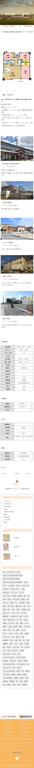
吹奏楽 (20, 616)
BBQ (17, 623)
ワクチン (5, 633)
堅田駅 (5, 522)
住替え (11, 643)
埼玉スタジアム (13, 660)
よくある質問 (11, 585)
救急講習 (27, 671)
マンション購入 (27, 626)
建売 (4, 647)
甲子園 (10, 626)
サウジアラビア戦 (6, 654)
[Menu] (31, 3)
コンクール (26, 616)
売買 (25, 595)
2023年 (27, 677)
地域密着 (26, 633)
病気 (17, 681)
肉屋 (28, 640)
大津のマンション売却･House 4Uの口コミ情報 (12, 575)
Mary (19, 654)
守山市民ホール (13, 616)
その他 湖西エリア (8, 506)
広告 (27, 599)
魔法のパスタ (19, 606)
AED (22, 671)
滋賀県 (20, 626)
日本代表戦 (5, 660)
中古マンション (6, 612)
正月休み (21, 677)
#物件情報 (8, 488)
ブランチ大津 (11, 623)
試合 (18, 612)
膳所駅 (17, 630)
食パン (11, 640)
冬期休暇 (16, 677)
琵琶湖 (11, 602)
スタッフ (5, 585)
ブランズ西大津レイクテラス (9, 664)
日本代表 (22, 650)
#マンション (16, 488)
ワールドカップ (15, 650)
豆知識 (9, 599)
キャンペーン (5, 602)
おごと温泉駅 (7, 519)
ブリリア (16, 643)
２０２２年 (27, 647)
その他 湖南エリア (8, 503)
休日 (25, 606)
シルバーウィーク (6, 636)
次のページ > (29, 473)
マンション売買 (16, 599)
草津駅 (4, 606)
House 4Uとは (6, 592)
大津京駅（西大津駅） (9, 511)
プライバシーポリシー (15, 589)
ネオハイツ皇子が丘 (21, 664)
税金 (21, 681)
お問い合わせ (5, 589)
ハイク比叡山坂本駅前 (7, 677)
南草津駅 (24, 609)
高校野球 (5, 626)
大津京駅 (23, 599)
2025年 (18, 684)
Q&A (20, 640)
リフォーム (23, 630)
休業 (29, 609)
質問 (24, 640)
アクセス (18, 585)
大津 (4, 571)
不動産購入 (24, 684)
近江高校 (15, 626)
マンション (21, 592)
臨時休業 (25, 660)
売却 (28, 595)
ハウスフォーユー (25, 585)
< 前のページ (5, 473)
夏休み (21, 623)
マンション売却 (10, 571)
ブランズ (14, 654)
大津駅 (5, 509)
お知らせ (19, 667)
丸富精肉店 (5, 643)
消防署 (18, 671)
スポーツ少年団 (6, 674)
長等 (9, 609)
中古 (13, 630)
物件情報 (20, 595)
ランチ (29, 606)
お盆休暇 (19, 674)
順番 (9, 650)
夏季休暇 (13, 674)
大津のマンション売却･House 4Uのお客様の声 (12, 582)
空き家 (4, 599)
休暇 (14, 667)
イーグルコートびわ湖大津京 (9, 671)
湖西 (4, 684)
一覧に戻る (17, 473)
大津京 (21, 633)
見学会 (21, 643)
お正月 (14, 684)
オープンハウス (11, 606)
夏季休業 (24, 674)
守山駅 (4, 619)
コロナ (16, 633)
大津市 (4, 630)
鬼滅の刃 (18, 636)
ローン (4, 650)
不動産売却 (12, 681)
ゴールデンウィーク (7, 667)
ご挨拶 (23, 589)
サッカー (18, 609)
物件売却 (26, 681)
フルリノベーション (7, 595)
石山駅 (9, 630)
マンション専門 (16, 647)
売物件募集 (5, 681)
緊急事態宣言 (5, 640)
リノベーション (14, 592)
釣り (16, 602)
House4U (20, 660)
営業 (22, 647)
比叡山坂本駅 (3, 467)
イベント (13, 612)
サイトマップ (25, 746)
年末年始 (8, 647)
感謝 (16, 640)
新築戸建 (26, 643)
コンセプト (17, 571)
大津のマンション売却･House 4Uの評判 (11, 578)
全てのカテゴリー (8, 501)
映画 (23, 636)
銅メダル (26, 619)
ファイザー (11, 633)
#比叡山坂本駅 (24, 488)
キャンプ (27, 623)
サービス (26, 582)
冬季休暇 (8, 684)
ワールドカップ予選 (21, 657)
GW (28, 664)
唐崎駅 (5, 514)
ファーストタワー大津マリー (9, 657)
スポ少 (13, 609)
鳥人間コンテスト (11, 619)
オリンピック (23, 612)
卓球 (21, 619)
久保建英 (5, 623)
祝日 (13, 636)
